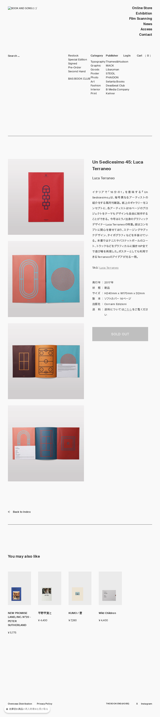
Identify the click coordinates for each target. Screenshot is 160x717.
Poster (95, 73)
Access (146, 29)
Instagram (146, 703)
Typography (98, 61)
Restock (73, 55)
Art (92, 81)
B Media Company (117, 89)
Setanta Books (115, 81)
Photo (94, 77)
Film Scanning (140, 18)
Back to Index (22, 512)
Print (94, 93)
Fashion (96, 85)
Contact (145, 34)
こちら (128, 309)
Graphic (96, 65)
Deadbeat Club (115, 85)
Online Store (142, 8)
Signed (72, 63)
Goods (95, 69)
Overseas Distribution (20, 703)
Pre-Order (74, 67)
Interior (95, 89)
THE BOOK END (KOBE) (117, 703)
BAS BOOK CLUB (79, 78)
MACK (110, 65)
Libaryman (112, 69)
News (147, 24)
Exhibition (144, 13)
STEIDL (110, 73)
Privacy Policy (44, 703)
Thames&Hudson (117, 61)
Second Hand (77, 71)
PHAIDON (112, 77)
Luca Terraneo (109, 267)
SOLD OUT (120, 334)
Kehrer (110, 93)
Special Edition (77, 59)
